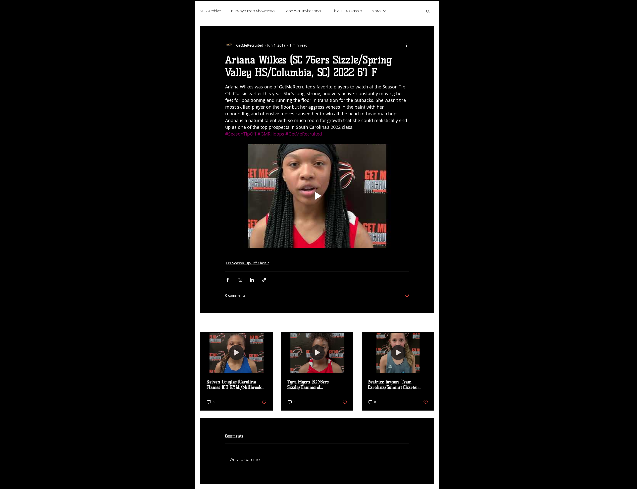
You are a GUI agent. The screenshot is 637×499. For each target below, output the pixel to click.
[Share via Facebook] (227, 280)
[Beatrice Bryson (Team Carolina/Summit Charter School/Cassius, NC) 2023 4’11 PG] (398, 353)
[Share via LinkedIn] (252, 280)
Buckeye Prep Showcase (253, 11)
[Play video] (317, 196)
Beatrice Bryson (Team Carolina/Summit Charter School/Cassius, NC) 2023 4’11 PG (396, 384)
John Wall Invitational (303, 11)
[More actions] (406, 45)
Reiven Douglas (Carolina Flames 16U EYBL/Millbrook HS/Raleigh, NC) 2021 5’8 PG (234, 384)
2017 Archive (210, 11)
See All (428, 323)
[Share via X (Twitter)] (239, 280)
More (376, 11)
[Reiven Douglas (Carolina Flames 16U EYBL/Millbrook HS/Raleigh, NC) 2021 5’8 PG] (236, 353)
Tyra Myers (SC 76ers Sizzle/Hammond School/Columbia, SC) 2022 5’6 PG (316, 384)
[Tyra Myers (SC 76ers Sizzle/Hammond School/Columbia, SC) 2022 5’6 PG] (317, 353)
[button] (427, 11)
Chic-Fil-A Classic (346, 11)
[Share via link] (264, 280)
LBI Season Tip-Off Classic (247, 263)
